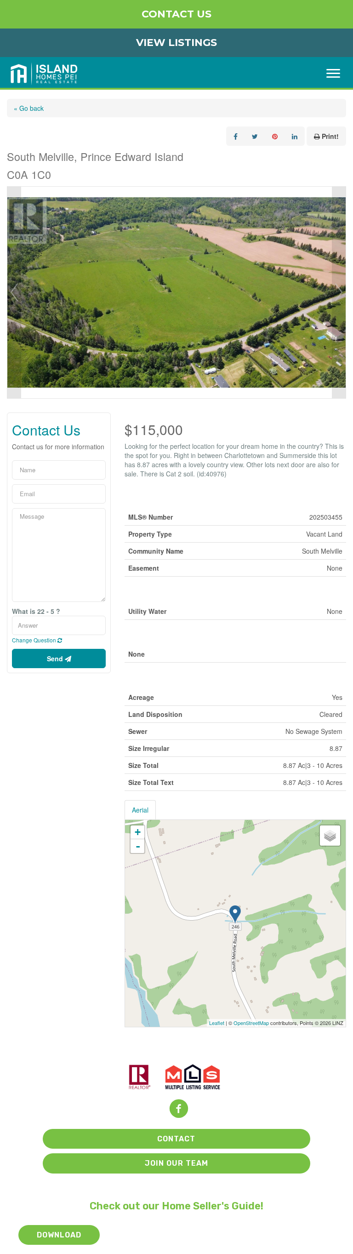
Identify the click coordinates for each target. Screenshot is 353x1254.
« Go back (29, 108)
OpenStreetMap (251, 1022)
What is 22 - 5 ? (36, 611)
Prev (14, 292)
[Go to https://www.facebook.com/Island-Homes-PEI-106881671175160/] (178, 1109)
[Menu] (333, 73)
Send (56, 658)
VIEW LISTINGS (176, 42)
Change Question (34, 640)
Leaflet (216, 1022)
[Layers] (330, 835)
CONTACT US (176, 14)
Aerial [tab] (140, 809)
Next (339, 292)
